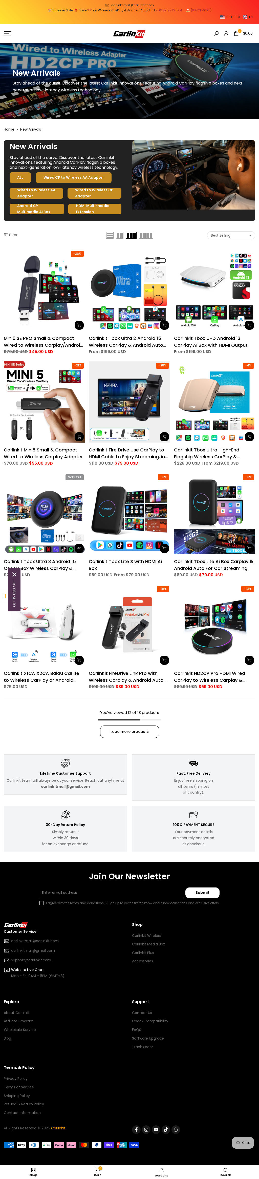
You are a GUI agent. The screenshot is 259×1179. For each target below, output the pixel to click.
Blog (7, 1038)
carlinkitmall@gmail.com (33, 950)
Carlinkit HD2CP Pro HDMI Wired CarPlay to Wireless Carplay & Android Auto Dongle (209, 677)
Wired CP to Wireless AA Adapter (74, 177)
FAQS (136, 1029)
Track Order (142, 1046)
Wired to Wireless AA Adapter (36, 193)
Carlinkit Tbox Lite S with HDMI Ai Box (125, 564)
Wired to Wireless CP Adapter (94, 193)
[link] (129, 81)
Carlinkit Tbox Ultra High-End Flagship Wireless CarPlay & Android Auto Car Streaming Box (211, 453)
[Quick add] (79, 325)
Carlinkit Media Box (148, 944)
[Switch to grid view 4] (146, 235)
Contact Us (142, 1012)
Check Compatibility (150, 1021)
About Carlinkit (17, 1012)
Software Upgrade (148, 1038)
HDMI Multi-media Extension (93, 209)
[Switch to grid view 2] (119, 235)
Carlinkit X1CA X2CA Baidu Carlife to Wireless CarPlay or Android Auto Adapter (41, 677)
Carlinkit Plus (143, 952)
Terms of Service (19, 1087)
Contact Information (22, 1112)
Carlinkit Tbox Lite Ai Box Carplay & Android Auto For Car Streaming (213, 564)
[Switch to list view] (110, 235)
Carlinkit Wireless (147, 935)
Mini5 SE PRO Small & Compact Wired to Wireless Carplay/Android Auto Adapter (43, 341)
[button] (236, 17)
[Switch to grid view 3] (131, 235)
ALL (20, 177)
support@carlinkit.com (31, 960)
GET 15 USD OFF (14, 594)
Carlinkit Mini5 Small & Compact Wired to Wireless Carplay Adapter (43, 453)
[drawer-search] (216, 33)
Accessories (142, 961)
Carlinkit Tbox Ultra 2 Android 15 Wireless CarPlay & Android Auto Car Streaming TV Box (126, 341)
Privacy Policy (16, 1078)
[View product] (79, 548)
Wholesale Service (20, 1029)
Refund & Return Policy (24, 1104)
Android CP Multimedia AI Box (33, 209)
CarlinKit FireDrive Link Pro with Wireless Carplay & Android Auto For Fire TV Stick (126, 677)
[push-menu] (7, 33)
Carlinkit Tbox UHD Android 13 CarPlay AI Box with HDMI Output (211, 341)
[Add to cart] (79, 436)
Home (9, 129)
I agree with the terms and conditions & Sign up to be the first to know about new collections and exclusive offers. (133, 903)
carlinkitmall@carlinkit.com (132, 5)
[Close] (14, 574)
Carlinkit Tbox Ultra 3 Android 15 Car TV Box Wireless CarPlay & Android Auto (40, 565)
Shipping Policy (17, 1095)
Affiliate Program (19, 1021)
